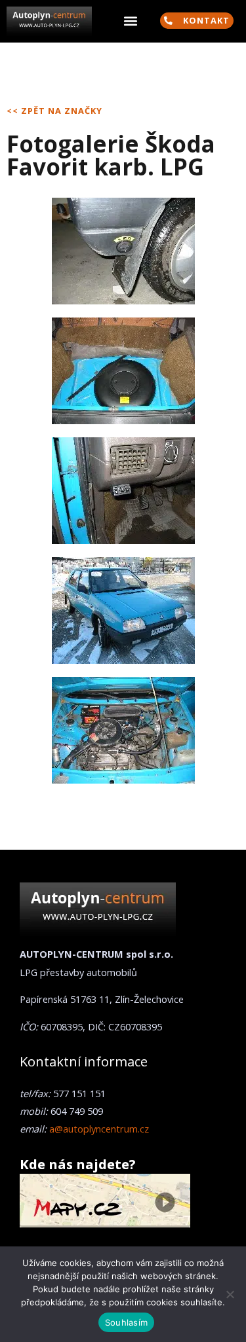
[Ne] (229, 1294)
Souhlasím (126, 1322)
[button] (130, 21)
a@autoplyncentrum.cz (99, 1128)
